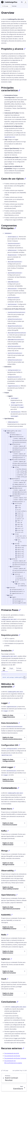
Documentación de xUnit (11, 1053)
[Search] (22, 2)
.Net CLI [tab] (4, 669)
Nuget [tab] (11, 668)
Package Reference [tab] (19, 669)
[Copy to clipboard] (24, 677)
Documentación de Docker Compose (15, 1058)
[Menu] (25, 2)
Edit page (5, 1070)
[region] (14, 677)
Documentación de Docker (12, 1056)
